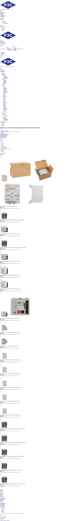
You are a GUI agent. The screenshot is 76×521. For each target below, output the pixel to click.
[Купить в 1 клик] (0, 157)
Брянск (4, 95)
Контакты (1, 495)
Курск (4, 100)
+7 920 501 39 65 (3, 15)
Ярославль (4, 110)
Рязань (4, 104)
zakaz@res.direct (3, 122)
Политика (1, 500)
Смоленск (4, 106)
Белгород (4, 94)
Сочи (4, 107)
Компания (4, 80)
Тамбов (4, 109)
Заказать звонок (5, 120)
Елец (4, 98)
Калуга (4, 99)
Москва (4, 89)
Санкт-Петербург (5, 92)
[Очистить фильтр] (0, 154)
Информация (2, 496)
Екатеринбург (5, 88)
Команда (1, 494)
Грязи (4, 97)
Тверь (4, 93)
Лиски (4, 101)
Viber (2, 29)
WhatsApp (3, 30)
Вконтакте (3, 28)
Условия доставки (2, 498)
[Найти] (1, 11)
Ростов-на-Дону (5, 91)
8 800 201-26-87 (2, 43)
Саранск (4, 105)
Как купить (5, 76)
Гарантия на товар (2, 499)
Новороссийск (5, 102)
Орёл (4, 103)
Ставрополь (5, 108)
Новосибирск (5, 90)
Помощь (1, 501)
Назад (5, 75)
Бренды (1, 490)
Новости (1, 493)
